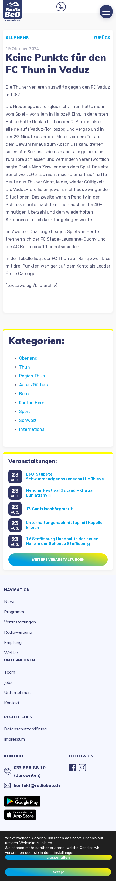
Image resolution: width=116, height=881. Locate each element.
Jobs (8, 682)
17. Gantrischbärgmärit (49, 509)
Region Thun (32, 376)
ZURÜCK (101, 37)
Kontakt (11, 702)
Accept (58, 872)
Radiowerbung (18, 632)
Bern (24, 393)
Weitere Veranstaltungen (58, 559)
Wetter (11, 652)
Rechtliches (18, 716)
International (32, 429)
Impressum (14, 739)
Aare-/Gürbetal (34, 384)
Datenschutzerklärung (25, 728)
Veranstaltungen (20, 622)
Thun (24, 367)
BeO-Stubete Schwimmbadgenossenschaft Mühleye (65, 476)
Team (9, 672)
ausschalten (58, 857)
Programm (14, 611)
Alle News (17, 37)
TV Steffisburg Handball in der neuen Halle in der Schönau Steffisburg (62, 541)
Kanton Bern (32, 402)
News (10, 601)
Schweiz (27, 420)
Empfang (13, 642)
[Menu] (106, 11)
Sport (24, 411)
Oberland (28, 358)
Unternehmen (19, 660)
